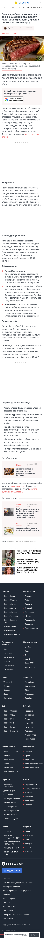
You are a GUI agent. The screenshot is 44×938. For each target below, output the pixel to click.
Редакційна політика (11, 887)
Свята (26, 780)
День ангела (30, 801)
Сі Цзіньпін (8, 795)
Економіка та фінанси (7, 643)
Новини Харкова (10, 600)
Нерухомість (8, 657)
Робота (28, 600)
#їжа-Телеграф (30, 541)
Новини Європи (10, 711)
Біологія (6, 690)
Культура (28, 727)
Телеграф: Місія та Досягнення (16, 915)
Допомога (29, 624)
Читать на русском (9, 33)
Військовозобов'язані (34, 764)
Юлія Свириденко (10, 819)
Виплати (28, 604)
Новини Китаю (9, 727)
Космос (6, 686)
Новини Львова (10, 612)
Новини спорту (30, 642)
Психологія (29, 694)
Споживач (29, 715)
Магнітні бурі (30, 735)
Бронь (27, 756)
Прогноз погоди (31, 628)
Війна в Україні (8, 747)
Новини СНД (8, 723)
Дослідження (30, 698)
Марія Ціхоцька (12, 28)
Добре (33, 935)
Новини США (9, 715)
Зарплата (29, 596)
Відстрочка (29, 760)
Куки (24, 935)
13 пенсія (7, 831)
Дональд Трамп (9, 791)
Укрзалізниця (8, 669)
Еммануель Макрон (11, 799)
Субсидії (28, 608)
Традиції (28, 792)
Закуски (28, 851)
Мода (27, 719)
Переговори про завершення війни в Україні (23, 8)
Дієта (27, 690)
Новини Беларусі (10, 731)
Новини (5, 591)
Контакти (6, 903)
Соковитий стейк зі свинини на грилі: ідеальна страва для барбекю (25, 472)
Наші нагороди (9, 899)
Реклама (6, 895)
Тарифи (6, 661)
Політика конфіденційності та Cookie (18, 883)
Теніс (27, 655)
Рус (40, 3)
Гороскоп (29, 711)
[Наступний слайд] (41, 8)
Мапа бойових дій (10, 752)
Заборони (29, 796)
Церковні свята (31, 784)
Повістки (28, 752)
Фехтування (30, 667)
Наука (4, 677)
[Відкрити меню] (3, 3)
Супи (27, 839)
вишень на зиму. (18, 486)
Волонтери (8, 768)
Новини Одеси (9, 608)
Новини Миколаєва (11, 634)
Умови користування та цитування (17, 891)
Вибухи (6, 756)
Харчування (30, 686)
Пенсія (5, 827)
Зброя (6, 764)
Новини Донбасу (10, 626)
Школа (28, 616)
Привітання (30, 739)
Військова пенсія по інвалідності (11, 843)
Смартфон (7, 698)
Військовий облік (32, 768)
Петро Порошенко (11, 811)
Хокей (27, 659)
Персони (6, 780)
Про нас (6, 879)
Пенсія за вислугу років (10, 853)
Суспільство (29, 591)
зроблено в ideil (9, 930)
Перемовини (8, 760)
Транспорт (7, 653)
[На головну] (22, 3)
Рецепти (27, 827)
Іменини (28, 804)
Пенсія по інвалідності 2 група (11, 836)
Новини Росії (8, 719)
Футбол (28, 647)
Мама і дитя (30, 682)
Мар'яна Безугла (10, 815)
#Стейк (19, 541)
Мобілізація (28, 747)
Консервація (30, 835)
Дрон (5, 694)
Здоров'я (27, 677)
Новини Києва (18, 505)
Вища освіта (30, 620)
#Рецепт (11, 541)
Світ (4, 706)
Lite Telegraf (19, 465)
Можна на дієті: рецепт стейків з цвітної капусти (27, 529)
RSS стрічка (8, 919)
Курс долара (8, 665)
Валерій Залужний (11, 803)
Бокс (27, 651)
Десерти (28, 844)
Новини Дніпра (9, 604)
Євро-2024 (29, 663)
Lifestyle (27, 706)
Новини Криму (9, 630)
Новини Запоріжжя (11, 616)
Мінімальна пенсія (11, 848)
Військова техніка (10, 772)
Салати (28, 847)
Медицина (29, 612)
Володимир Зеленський (8, 786)
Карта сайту (8, 911)
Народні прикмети (32, 788)
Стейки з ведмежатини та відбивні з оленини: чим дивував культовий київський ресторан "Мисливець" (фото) (27, 513)
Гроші (5, 649)
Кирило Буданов (10, 807)
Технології (7, 682)
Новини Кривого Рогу (10, 621)
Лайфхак (28, 731)
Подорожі (29, 723)
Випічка (28, 831)
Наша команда (9, 907)
